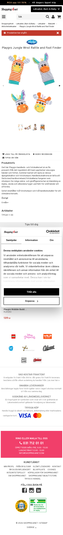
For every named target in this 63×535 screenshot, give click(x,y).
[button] (59, 17)
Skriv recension (43, 154)
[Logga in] (53, 17)
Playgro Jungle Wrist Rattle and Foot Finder (36, 26)
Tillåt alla (31, 291)
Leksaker (41, 24)
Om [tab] (52, 240)
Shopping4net (7, 24)
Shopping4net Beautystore (43, 476)
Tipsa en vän (11, 158)
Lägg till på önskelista (17, 154)
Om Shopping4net (17, 476)
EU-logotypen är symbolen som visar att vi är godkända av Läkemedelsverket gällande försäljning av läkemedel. (31, 399)
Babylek (51, 24)
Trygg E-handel (32, 479)
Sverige (31, 527)
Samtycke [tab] (11, 240)
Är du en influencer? (20, 470)
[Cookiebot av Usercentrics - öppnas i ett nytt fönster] (46, 232)
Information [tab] (31, 240)
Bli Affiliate (39, 470)
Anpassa (29, 301)
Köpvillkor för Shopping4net (43, 473)
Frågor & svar (23, 466)
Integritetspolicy (16, 473)
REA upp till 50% (16, 2)
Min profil (9, 466)
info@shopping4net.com (31, 453)
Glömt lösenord (41, 466)
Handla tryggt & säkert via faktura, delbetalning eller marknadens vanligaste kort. (31, 411)
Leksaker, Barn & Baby (25, 24)
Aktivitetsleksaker (9, 26)
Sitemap (43, 523)
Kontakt (56, 466)
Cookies (52, 470)
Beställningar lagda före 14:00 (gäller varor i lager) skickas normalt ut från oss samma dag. (31, 388)
